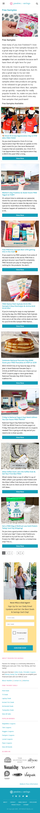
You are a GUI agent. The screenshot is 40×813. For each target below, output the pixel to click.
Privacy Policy (16, 804)
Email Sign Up (22, 802)
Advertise (26, 680)
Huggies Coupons (8, 731)
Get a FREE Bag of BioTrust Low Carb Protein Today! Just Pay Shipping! (19, 527)
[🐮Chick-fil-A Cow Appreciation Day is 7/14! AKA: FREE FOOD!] (20, 120)
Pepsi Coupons (7, 743)
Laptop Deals (6, 698)
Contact (13, 802)
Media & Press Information (29, 784)
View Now (20, 158)
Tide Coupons (6, 727)
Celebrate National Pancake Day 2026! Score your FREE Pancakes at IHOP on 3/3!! (19, 361)
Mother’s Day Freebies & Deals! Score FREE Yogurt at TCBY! (19, 194)
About (5, 802)
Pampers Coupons (8, 735)
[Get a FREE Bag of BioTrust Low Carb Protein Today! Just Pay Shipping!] (20, 510)
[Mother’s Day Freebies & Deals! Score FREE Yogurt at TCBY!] (20, 177)
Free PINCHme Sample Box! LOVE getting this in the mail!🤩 (18, 251)
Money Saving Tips (11, 674)
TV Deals (5, 694)
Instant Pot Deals (8, 702)
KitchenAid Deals (7, 706)
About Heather (7, 680)
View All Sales (6, 714)
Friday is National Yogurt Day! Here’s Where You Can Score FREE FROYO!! (19, 418)
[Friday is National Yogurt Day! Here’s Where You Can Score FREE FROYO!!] (20, 401)
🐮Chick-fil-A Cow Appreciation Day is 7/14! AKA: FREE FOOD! (19, 137)
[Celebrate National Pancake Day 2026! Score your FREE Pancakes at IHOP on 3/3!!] (20, 345)
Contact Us (17, 680)
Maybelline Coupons (8, 724)
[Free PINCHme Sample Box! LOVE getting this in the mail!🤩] (20, 234)
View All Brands (7, 747)
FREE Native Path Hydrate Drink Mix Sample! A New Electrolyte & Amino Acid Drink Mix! (18, 306)
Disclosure (33, 802)
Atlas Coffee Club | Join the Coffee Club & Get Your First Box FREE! (18, 473)
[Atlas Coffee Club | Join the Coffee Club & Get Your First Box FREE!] (20, 456)
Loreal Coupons (7, 739)
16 (18, 553)
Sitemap (26, 804)
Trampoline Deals (8, 710)
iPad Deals (5, 691)
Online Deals (18, 672)
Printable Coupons (29, 672)
